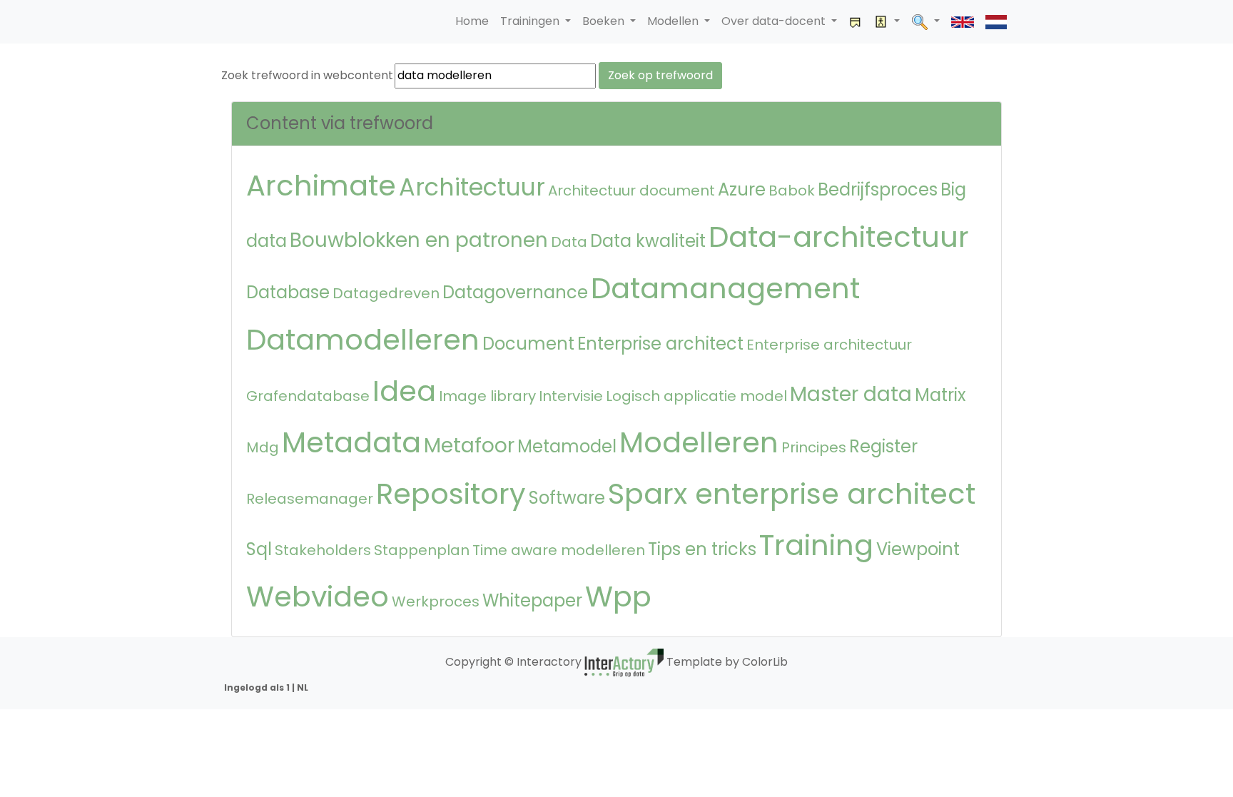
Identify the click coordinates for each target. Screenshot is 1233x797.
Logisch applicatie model (696, 396)
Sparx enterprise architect (791, 494)
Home (472, 21)
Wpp (618, 596)
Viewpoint (918, 549)
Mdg (262, 447)
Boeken (604, 21)
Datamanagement (725, 288)
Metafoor (469, 446)
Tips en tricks (702, 549)
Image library (487, 396)
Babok (791, 190)
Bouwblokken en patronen (419, 240)
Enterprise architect (660, 343)
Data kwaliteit (648, 241)
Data (569, 242)
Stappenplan (422, 550)
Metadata (351, 442)
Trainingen (531, 21)
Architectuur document (631, 190)
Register (883, 446)
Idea (404, 391)
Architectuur (472, 187)
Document (528, 343)
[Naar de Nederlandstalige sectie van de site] (996, 22)
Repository (451, 494)
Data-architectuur (839, 237)
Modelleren (698, 442)
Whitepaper (532, 600)
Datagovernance (515, 292)
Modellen (674, 21)
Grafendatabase (308, 396)
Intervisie (571, 396)
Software (567, 497)
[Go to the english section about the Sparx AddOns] (962, 22)
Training (816, 545)
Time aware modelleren (558, 550)
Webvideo (317, 596)
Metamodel (566, 446)
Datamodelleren (363, 340)
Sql (259, 549)
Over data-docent (774, 21)
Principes (813, 447)
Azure (742, 189)
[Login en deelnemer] (886, 22)
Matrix (940, 395)
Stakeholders (323, 550)
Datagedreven (386, 293)
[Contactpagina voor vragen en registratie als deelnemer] (855, 22)
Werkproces (436, 601)
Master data (851, 394)
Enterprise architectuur (829, 345)
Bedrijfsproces (878, 189)
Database (288, 292)
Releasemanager (309, 499)
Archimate (321, 185)
